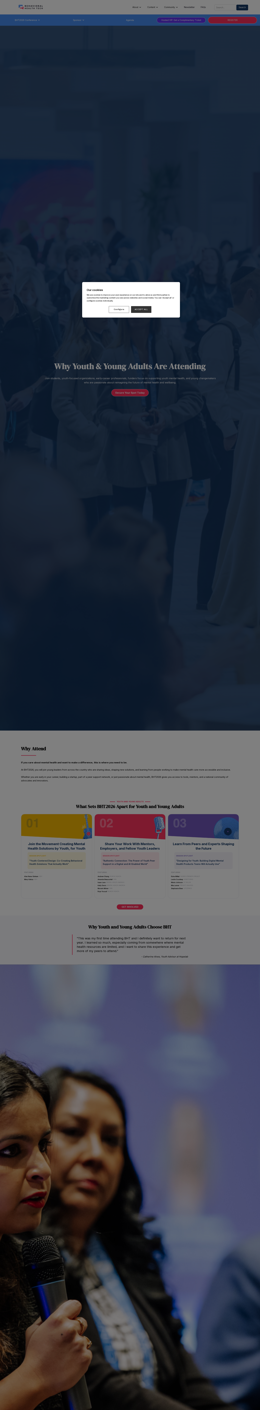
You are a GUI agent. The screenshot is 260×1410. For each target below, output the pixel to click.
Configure (119, 309)
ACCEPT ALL (141, 309)
